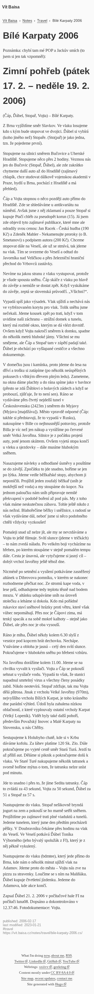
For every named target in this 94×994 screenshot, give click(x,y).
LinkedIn (35, 961)
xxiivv (44, 967)
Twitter (19, 961)
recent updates (45, 978)
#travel (8, 929)
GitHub (52, 961)
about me (57, 955)
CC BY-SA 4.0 (61, 973)
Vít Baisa (11, 7)
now (47, 955)
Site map (27, 978)
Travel (42, 20)
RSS (69, 955)
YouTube (69, 961)
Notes (27, 20)
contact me (64, 978)
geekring (60, 967)
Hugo (59, 984)
